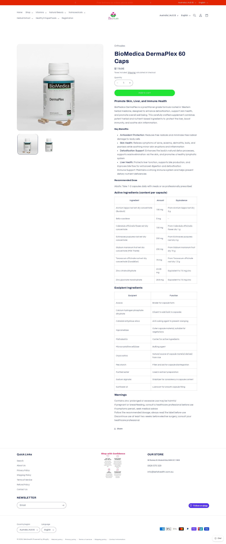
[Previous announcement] (75, 2)
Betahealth (28, 539)
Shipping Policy (24, 475)
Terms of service (85, 539)
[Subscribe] (63, 505)
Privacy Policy (23, 470)
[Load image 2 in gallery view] (49, 144)
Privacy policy (70, 539)
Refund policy (57, 539)
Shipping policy (101, 539)
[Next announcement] (151, 2)
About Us (21, 466)
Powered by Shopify (41, 539)
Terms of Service (24, 480)
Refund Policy (23, 485)
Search (20, 461)
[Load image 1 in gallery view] (28, 144)
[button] (29, 12)
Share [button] (120, 429)
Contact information (117, 539)
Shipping (131, 72)
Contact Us (22, 489)
